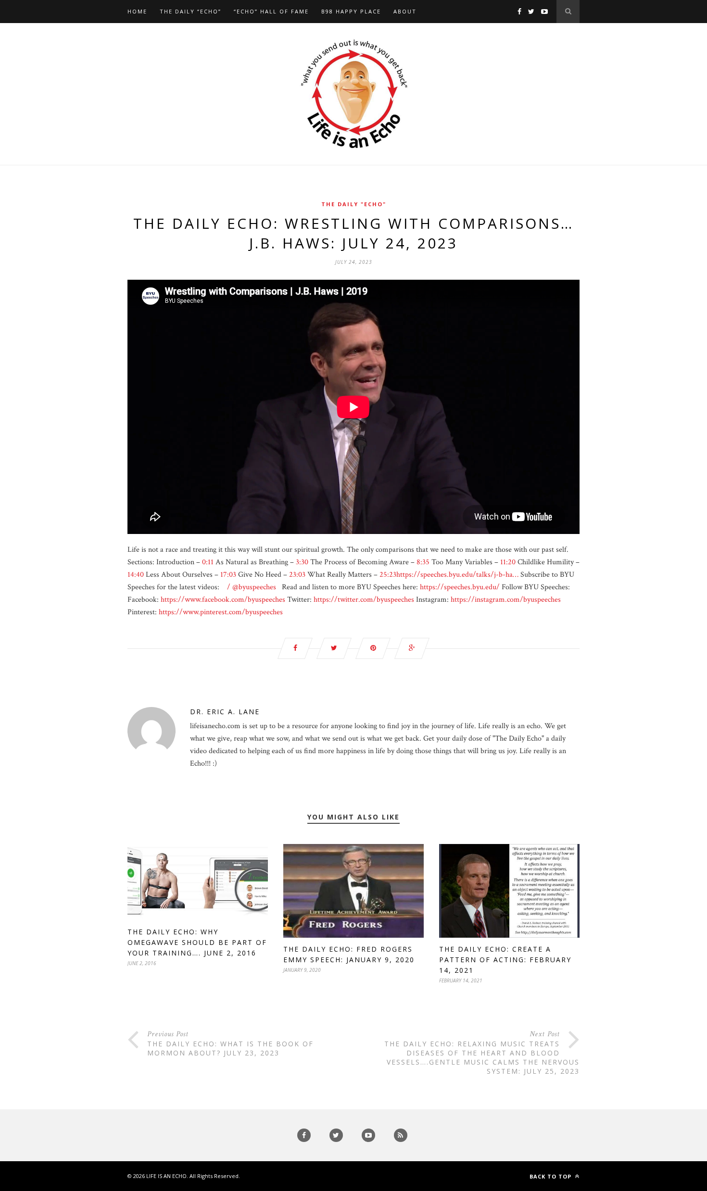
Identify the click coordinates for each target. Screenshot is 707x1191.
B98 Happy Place (351, 11)
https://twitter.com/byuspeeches (364, 600)
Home (137, 11)
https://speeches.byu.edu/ (460, 587)
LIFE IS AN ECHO (166, 1175)
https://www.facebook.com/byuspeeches (223, 600)
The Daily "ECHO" (353, 204)
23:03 (297, 575)
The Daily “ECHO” (190, 11)
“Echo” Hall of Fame (271, 11)
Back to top (551, 1176)
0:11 (208, 562)
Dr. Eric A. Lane (225, 711)
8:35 (423, 562)
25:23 (387, 575)
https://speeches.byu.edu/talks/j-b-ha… (457, 575)
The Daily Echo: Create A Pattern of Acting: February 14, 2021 (505, 959)
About (405, 11)
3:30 (302, 562)
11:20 (508, 562)
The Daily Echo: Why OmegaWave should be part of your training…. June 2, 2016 (197, 942)
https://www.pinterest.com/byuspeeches (221, 612)
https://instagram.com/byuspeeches (506, 600)
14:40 (135, 575)
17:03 (228, 575)
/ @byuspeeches (250, 587)
